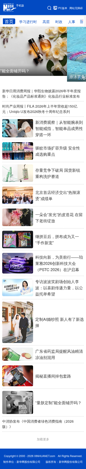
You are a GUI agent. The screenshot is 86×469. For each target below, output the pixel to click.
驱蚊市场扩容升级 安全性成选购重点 (57, 151)
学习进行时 (28, 21)
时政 (58, 21)
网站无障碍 (76, 8)
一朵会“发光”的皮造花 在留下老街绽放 (59, 217)
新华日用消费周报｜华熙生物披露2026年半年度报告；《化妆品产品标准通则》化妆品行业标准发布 (41, 93)
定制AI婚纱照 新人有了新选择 (59, 322)
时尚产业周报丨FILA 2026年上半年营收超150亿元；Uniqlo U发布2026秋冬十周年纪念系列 (39, 109)
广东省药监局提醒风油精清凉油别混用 (59, 354)
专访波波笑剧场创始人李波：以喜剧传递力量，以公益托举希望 (59, 287)
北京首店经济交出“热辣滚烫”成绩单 (57, 195)
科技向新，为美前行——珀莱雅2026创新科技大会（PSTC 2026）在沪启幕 (59, 263)
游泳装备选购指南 (18, 76)
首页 (9, 21)
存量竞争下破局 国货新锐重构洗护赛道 (57, 173)
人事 (71, 21)
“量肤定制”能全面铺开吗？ (58, 402)
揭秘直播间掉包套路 (53, 376)
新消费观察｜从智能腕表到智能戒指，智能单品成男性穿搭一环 (59, 128)
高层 (46, 21)
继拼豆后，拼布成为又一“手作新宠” (57, 239)
